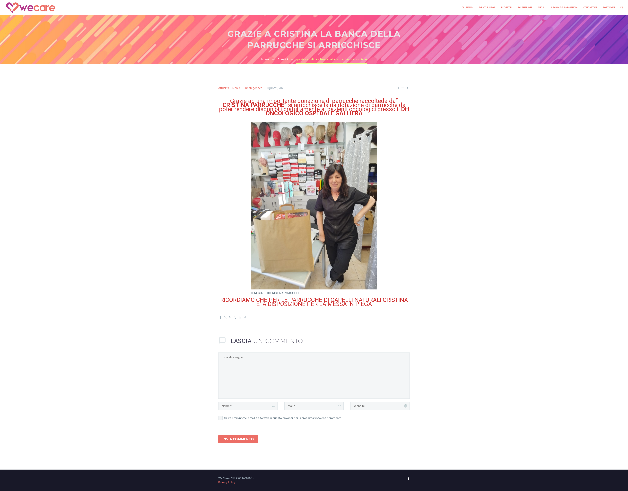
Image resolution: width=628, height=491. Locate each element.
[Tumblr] (235, 317)
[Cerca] (621, 7)
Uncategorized (253, 88)
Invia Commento (238, 439)
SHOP (541, 7)
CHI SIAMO (467, 7)
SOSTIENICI (609, 7)
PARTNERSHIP (525, 7)
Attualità (223, 88)
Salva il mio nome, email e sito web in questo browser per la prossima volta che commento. (283, 418)
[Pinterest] (230, 317)
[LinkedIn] (240, 317)
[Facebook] (220, 317)
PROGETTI (506, 7)
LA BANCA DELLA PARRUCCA (563, 7)
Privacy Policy (226, 482)
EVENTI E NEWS (487, 7)
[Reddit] (245, 317)
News (236, 88)
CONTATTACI (590, 7)
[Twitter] (225, 317)
